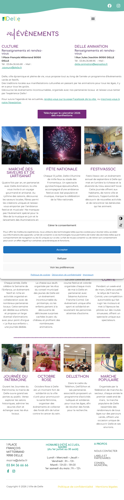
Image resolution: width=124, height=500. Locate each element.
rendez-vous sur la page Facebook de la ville (70, 99)
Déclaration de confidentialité (66, 275)
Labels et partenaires (102, 457)
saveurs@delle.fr (12, 67)
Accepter (62, 249)
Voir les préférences (62, 267)
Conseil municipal (101, 464)
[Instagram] (118, 6)
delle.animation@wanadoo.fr (91, 64)
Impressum (88, 275)
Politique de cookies (40, 275)
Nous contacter (105, 451)
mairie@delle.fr (17, 460)
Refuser (62, 258)
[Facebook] (109, 6)
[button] (93, 18)
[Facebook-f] (8, 471)
